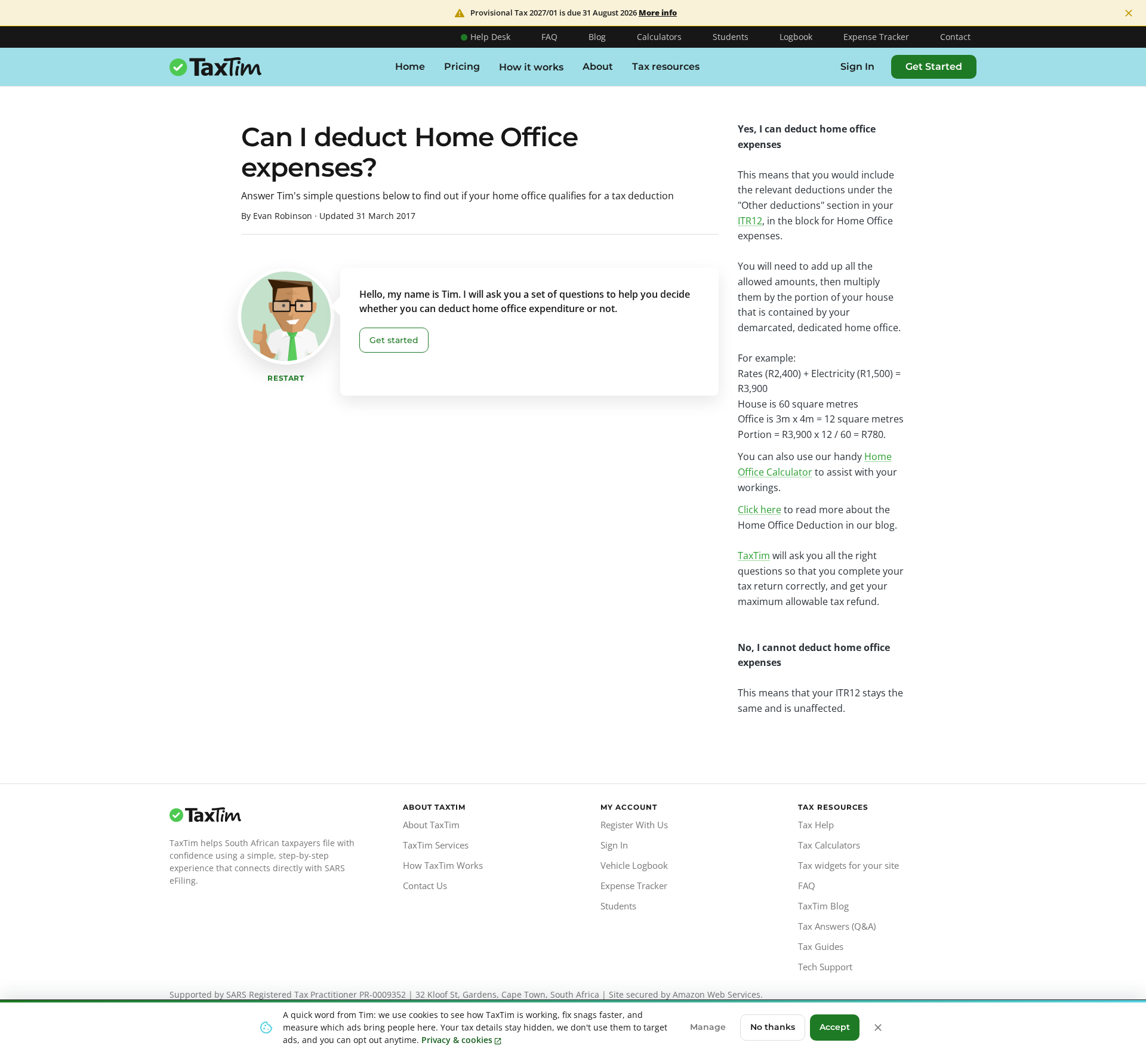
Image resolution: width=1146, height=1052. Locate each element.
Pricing (462, 66)
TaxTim (754, 555)
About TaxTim (431, 825)
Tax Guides (820, 946)
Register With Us (634, 825)
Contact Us (425, 885)
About (598, 66)
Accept (835, 1027)
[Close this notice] (878, 1027)
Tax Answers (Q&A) (837, 926)
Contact (955, 36)
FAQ (549, 36)
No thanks (772, 1027)
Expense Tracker (876, 36)
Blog (597, 36)
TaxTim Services (436, 845)
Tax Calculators (829, 845)
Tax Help (816, 825)
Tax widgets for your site (848, 865)
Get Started (933, 66)
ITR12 (750, 220)
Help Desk (490, 36)
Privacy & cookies (456, 1039)
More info (658, 13)
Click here (759, 509)
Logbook (796, 36)
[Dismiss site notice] (1129, 13)
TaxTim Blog (823, 906)
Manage (708, 1027)
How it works (531, 67)
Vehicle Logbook (634, 865)
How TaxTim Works (443, 865)
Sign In (857, 66)
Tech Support (825, 967)
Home (410, 66)
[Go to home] (265, 815)
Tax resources (666, 66)
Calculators (659, 36)
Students (730, 36)
